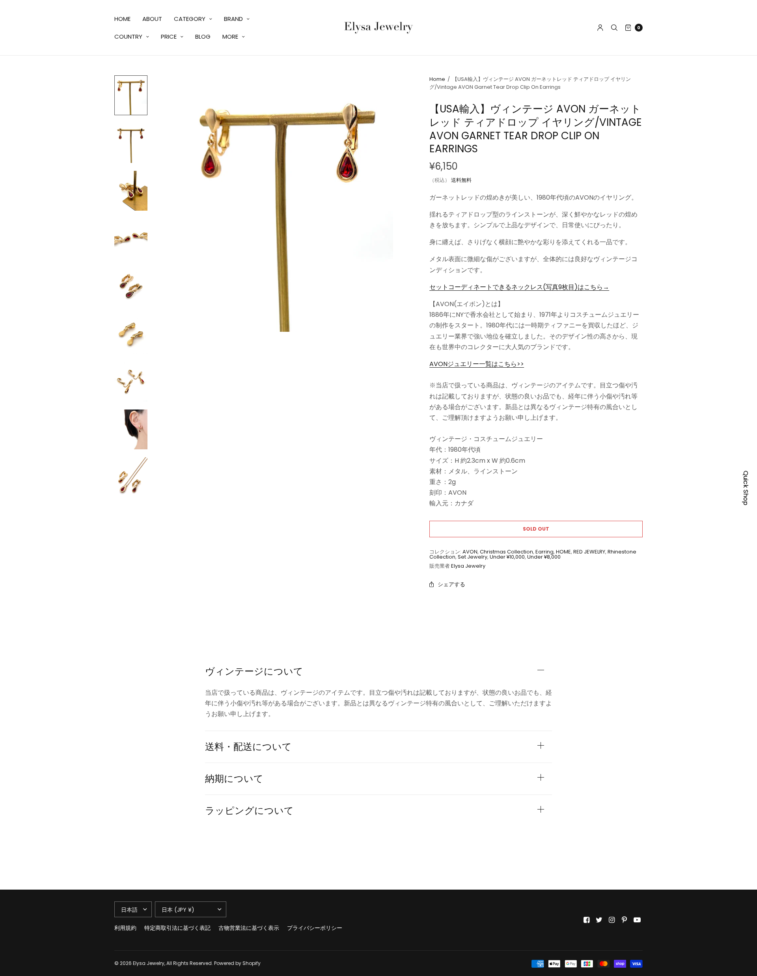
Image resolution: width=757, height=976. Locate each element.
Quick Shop (745, 488)
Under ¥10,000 (507, 557)
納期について (234, 778)
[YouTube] (637, 920)
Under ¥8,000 (544, 557)
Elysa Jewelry (468, 566)
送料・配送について (248, 747)
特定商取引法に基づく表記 (177, 928)
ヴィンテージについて (254, 671)
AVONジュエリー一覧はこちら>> (476, 363)
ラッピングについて (249, 810)
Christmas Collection (506, 551)
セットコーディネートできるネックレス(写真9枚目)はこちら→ (519, 287)
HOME (122, 19)
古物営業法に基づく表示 (248, 928)
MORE (230, 36)
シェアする (451, 584)
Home (437, 79)
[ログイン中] (600, 28)
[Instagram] (611, 920)
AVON (469, 551)
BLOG (203, 36)
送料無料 (461, 180)
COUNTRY (128, 36)
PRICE (169, 36)
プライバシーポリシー (314, 928)
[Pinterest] (624, 920)
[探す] (614, 28)
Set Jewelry (472, 557)
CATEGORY (189, 19)
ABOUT (152, 19)
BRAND (233, 19)
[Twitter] (599, 920)
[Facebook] (586, 920)
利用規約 (125, 928)
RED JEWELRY (589, 551)
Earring (544, 551)
